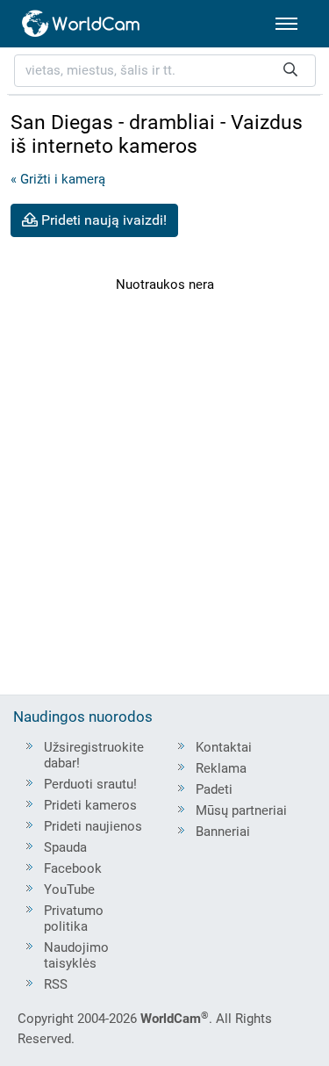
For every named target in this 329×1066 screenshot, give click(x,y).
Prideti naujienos (93, 826)
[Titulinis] (81, 23)
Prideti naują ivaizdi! (102, 220)
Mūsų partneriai (241, 810)
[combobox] (165, 70)
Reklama (221, 768)
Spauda (65, 847)
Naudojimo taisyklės (76, 955)
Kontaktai (224, 747)
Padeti (214, 789)
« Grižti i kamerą (58, 179)
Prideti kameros (90, 805)
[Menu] (286, 24)
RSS (56, 984)
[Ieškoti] (290, 70)
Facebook (73, 868)
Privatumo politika (74, 918)
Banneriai (223, 831)
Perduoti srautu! (90, 784)
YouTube (69, 889)
